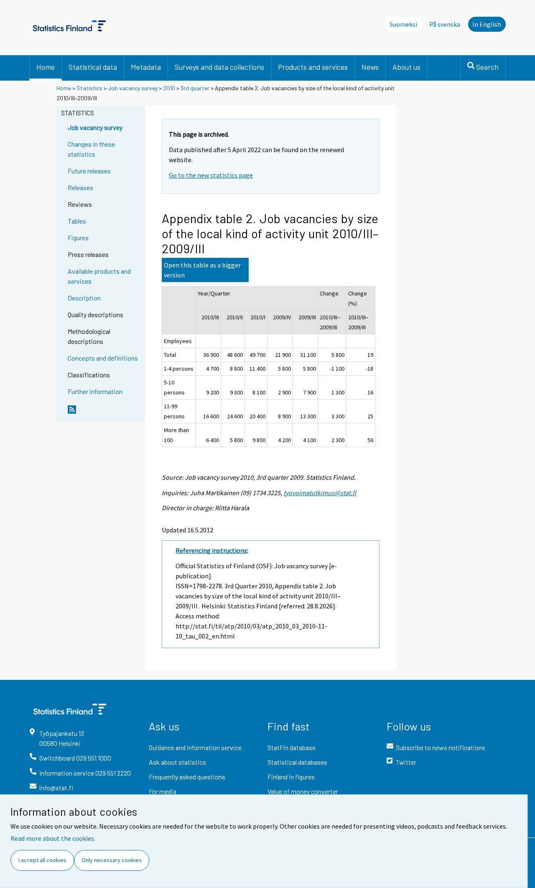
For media (162, 791)
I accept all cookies (42, 860)
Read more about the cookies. (52, 838)
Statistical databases (297, 762)
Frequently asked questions (187, 777)
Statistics (89, 88)
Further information (95, 391)
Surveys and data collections (219, 66)
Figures (78, 238)
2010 (169, 88)
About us (406, 66)
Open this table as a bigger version (202, 270)
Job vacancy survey (133, 88)
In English (486, 24)
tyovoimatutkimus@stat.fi (319, 493)
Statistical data (93, 66)
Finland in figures (291, 777)
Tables (77, 221)
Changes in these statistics (91, 149)
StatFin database (292, 747)
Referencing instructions (211, 550)
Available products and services (99, 276)
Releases (80, 187)
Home (45, 66)
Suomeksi (403, 24)
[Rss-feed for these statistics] (104, 412)
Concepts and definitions (103, 358)
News (370, 66)
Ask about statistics (177, 762)
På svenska (444, 24)
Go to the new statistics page (211, 175)
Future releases (89, 171)
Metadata (146, 66)
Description (84, 298)
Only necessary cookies (112, 860)
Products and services (313, 66)
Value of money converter (303, 791)
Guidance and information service (195, 747)
